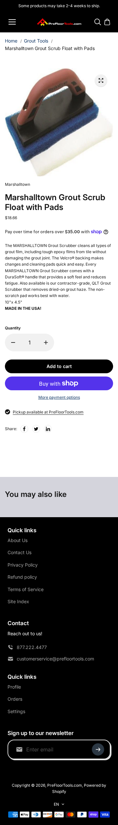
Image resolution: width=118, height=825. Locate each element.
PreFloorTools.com (64, 785)
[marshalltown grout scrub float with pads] (101, 80)
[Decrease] (13, 342)
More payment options (59, 397)
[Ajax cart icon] (107, 22)
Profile (14, 687)
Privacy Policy (23, 565)
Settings (16, 711)
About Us (18, 540)
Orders (15, 699)
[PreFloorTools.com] (59, 22)
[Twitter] (36, 429)
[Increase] (46, 342)
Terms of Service (26, 589)
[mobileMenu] (12, 22)
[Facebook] (24, 429)
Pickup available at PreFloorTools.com (48, 412)
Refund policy (22, 577)
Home (11, 41)
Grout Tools (36, 41)
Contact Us (19, 552)
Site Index (18, 601)
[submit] (98, 749)
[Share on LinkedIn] (48, 429)
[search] (98, 22)
